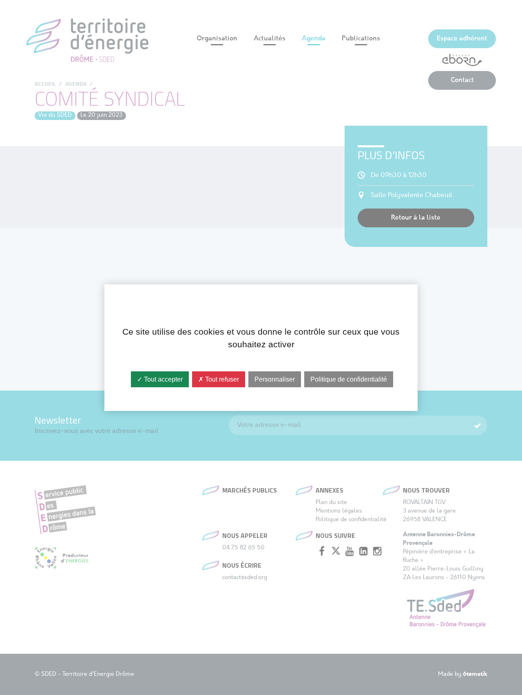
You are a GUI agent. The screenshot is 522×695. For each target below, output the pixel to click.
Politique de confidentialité (348, 378)
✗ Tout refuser (218, 378)
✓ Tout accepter (160, 378)
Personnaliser (274, 378)
